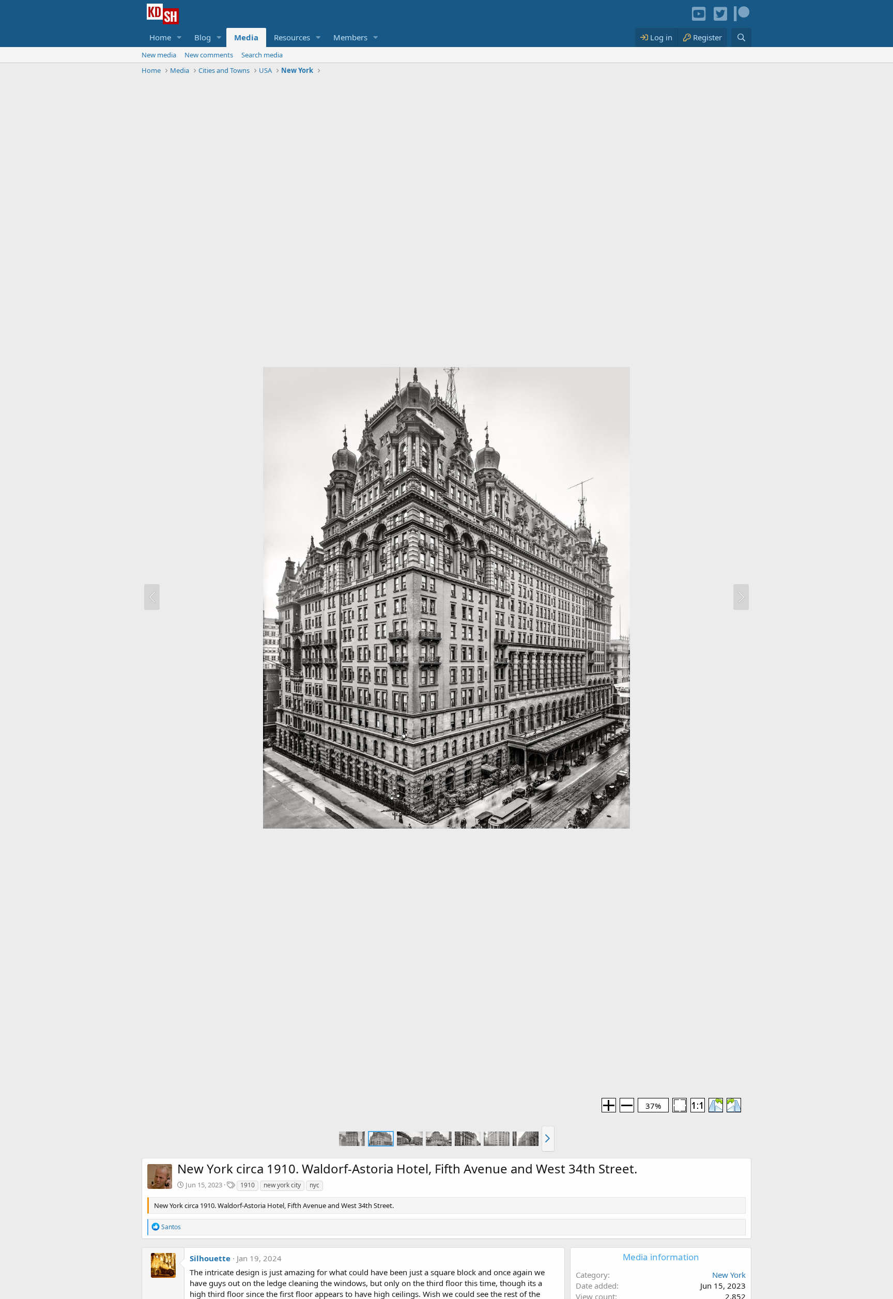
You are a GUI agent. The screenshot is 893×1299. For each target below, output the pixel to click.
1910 (247, 1185)
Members (350, 37)
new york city (282, 1185)
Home (160, 37)
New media (159, 54)
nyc (314, 1185)
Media (246, 37)
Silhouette (210, 1258)
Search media (262, 54)
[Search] (741, 37)
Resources (292, 37)
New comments (208, 54)
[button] (179, 37)
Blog (202, 37)
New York (729, 1275)
